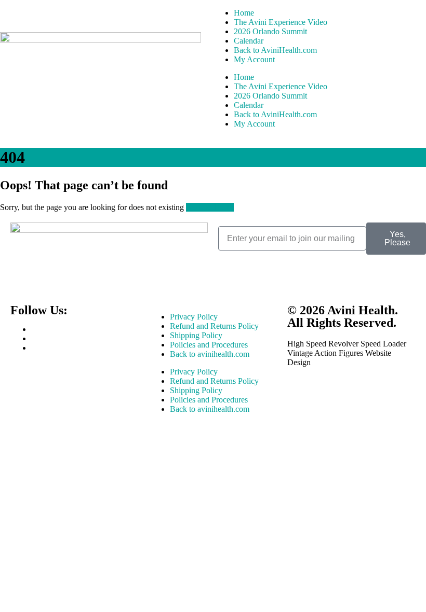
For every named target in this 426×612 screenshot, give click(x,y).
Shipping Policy (196, 335)
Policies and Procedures (209, 344)
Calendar (248, 40)
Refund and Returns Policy (214, 326)
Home (244, 12)
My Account (254, 59)
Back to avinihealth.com (209, 354)
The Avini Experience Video (280, 22)
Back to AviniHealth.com (275, 50)
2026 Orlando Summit (270, 31)
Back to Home (210, 207)
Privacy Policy (194, 316)
